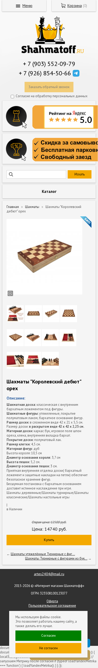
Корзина (74, 5)
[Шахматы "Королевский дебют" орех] (44, 256)
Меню (27, 5)
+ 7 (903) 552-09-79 (49, 64)
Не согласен (48, 648)
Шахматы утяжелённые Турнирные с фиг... (43, 554)
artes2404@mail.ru (49, 574)
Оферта (52, 601)
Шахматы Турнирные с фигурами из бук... (56, 558)
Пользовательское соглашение (52, 605)
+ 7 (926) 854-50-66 (45, 73)
